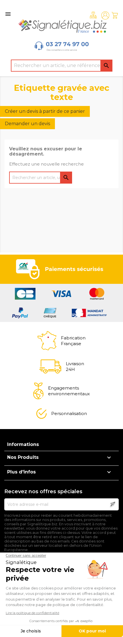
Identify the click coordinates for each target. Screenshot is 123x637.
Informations (23, 444)
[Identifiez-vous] (105, 15)
